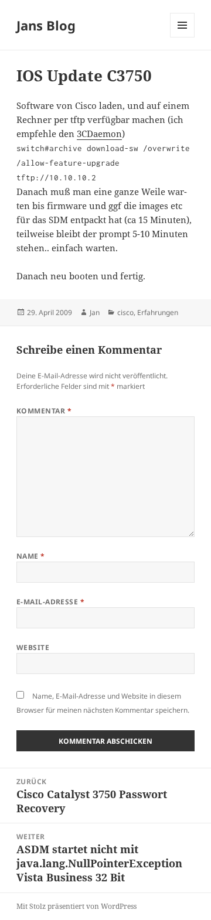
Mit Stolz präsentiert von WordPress (76, 906)
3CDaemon (99, 133)
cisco (125, 312)
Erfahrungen (157, 312)
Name (30, 556)
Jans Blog (46, 25)
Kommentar (44, 411)
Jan (95, 312)
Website (32, 647)
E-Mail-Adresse (50, 602)
